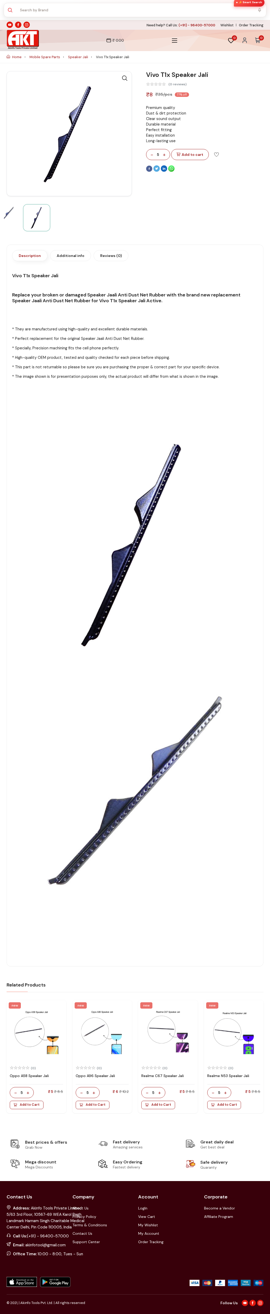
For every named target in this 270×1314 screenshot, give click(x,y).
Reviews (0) (111, 255)
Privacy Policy (84, 1216)
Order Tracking (251, 25)
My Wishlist (148, 1225)
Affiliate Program (218, 1216)
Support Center (86, 1241)
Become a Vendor (219, 1208)
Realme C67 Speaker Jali (162, 1075)
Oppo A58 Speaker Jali (29, 1075)
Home (16, 57)
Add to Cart (30, 1105)
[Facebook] (149, 170)
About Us (81, 1208)
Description (30, 255)
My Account (148, 1233)
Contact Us (82, 1233)
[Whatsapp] (171, 170)
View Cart (146, 1216)
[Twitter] (157, 170)
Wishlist (227, 25)
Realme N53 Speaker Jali (228, 1075)
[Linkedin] (164, 170)
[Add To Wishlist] (216, 154)
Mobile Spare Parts (45, 57)
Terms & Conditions (90, 1225)
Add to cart (192, 154)
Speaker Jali (78, 57)
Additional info (70, 255)
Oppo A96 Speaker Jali (95, 1075)
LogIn (142, 1208)
